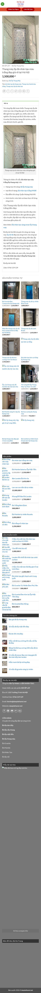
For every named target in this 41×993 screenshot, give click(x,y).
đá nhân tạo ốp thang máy (13, 84)
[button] (2, 4)
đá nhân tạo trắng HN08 (27, 190)
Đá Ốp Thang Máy (18, 66)
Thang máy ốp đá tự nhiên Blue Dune (29, 302)
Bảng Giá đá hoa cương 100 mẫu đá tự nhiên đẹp (23, 649)
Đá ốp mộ (5, 757)
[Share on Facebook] (8, 91)
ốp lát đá (10, 235)
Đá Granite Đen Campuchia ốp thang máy (10, 302)
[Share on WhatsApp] (4, 91)
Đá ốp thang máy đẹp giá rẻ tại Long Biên (10, 440)
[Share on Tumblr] (28, 91)
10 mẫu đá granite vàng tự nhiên (21, 669)
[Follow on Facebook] (4, 711)
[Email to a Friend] (20, 91)
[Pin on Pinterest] (24, 91)
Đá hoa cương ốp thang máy (29, 413)
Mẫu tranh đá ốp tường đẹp (19, 662)
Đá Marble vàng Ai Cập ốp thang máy (11, 413)
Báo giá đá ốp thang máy (18, 619)
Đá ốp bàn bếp (7, 725)
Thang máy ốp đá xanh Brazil (28, 329)
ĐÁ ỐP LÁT (6, 66)
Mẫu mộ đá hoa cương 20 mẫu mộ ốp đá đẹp (23, 642)
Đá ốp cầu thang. (8, 730)
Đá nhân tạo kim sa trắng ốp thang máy (29, 358)
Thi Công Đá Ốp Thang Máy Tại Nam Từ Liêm (28, 386)
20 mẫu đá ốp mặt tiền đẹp (19, 626)
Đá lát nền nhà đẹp (16, 634)
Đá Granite (6, 743)
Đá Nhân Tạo (7, 752)
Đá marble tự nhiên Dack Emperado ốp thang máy (29, 440)
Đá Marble (6, 748)
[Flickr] (16, 711)
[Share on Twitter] (16, 91)
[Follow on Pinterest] (8, 711)
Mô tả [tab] (6, 103)
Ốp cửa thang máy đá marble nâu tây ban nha (10, 386)
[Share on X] (12, 91)
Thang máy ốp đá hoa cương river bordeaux (9, 358)
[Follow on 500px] (20, 711)
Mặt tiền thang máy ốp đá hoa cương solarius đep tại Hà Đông (10, 330)
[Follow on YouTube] (12, 711)
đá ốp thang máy (26, 187)
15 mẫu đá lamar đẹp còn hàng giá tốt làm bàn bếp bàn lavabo (23, 656)
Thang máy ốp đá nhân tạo (14, 86)
